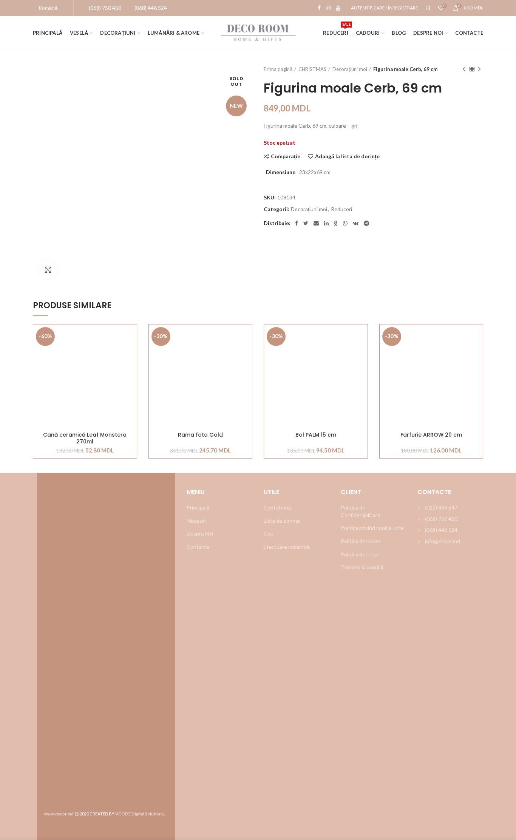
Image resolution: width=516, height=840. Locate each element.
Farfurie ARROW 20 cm (431, 435)
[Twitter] (306, 223)
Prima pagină (278, 69)
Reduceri (341, 209)
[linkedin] (326, 223)
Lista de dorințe (282, 520)
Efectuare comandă (287, 547)
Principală (198, 507)
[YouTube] (338, 8)
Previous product (464, 69)
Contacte (198, 547)
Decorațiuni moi (349, 69)
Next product (479, 69)
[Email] (316, 223)
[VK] (355, 223)
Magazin (196, 520)
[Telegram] (366, 223)
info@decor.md (442, 541)
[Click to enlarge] (48, 269)
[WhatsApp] (345, 223)
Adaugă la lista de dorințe (347, 156)
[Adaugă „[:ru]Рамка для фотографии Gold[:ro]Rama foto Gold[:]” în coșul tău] (246, 353)
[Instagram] (328, 8)
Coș (268, 533)
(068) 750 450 (441, 519)
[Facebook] (319, 8)
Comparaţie (285, 156)
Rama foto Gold (200, 435)
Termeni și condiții (362, 567)
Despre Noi (200, 533)
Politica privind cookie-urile (372, 528)
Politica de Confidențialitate (360, 511)
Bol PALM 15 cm (315, 435)
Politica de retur (360, 554)
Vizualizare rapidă (131, 370)
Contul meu (277, 507)
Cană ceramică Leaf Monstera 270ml (85, 438)
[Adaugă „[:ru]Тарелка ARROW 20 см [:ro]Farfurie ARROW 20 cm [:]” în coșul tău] (477, 353)
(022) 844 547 (441, 507)
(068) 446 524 (441, 530)
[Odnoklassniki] (335, 223)
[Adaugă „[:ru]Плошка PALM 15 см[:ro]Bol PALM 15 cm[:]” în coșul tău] (361, 353)
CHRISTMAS (312, 69)
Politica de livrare (361, 541)
